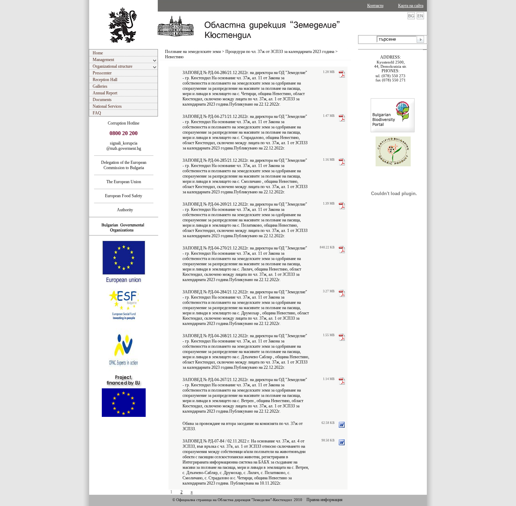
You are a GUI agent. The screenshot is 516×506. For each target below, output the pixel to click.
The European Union (123, 181)
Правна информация (324, 499)
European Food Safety (123, 195)
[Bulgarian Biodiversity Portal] (393, 130)
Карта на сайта (410, 5)
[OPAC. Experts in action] (123, 370)
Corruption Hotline (123, 123)
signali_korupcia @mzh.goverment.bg (123, 146)
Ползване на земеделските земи (193, 51)
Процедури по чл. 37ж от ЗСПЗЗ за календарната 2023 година (279, 51)
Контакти (375, 5)
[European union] (124, 282)
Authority (123, 209)
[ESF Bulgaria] (124, 326)
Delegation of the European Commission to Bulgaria (123, 165)
